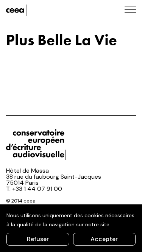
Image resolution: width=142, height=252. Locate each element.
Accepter (104, 239)
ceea (40, 10)
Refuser (38, 239)
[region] (71, 228)
